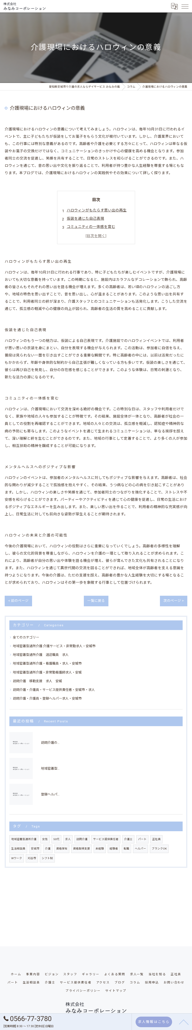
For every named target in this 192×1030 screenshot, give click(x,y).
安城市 (35, 848)
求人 (68, 839)
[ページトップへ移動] (183, 1021)
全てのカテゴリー (26, 637)
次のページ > (173, 601)
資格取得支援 (81, 848)
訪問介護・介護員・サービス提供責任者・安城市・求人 (54, 690)
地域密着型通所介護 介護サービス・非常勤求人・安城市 (54, 646)
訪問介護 (82, 839)
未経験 (100, 848)
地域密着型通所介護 (24, 839)
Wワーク (16, 858)
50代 (56, 839)
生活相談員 (18, 848)
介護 (48, 848)
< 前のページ (18, 601)
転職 (126, 848)
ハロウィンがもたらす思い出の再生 (97, 210)
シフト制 (47, 858)
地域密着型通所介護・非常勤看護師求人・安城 (47, 672)
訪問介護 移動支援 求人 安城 (37, 681)
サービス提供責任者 (105, 839)
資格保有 (61, 848)
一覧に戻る (96, 601)
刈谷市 (32, 858)
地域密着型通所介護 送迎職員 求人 (41, 655)
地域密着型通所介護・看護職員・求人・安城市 (47, 663)
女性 (45, 839)
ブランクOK (159, 848)
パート (142, 839)
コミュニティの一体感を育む (91, 227)
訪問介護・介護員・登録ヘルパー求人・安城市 (47, 698)
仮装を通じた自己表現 (85, 218)
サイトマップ (115, 990)
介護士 (128, 839)
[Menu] (184, 6)
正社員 (156, 839)
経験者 (114, 848)
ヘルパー (140, 848)
